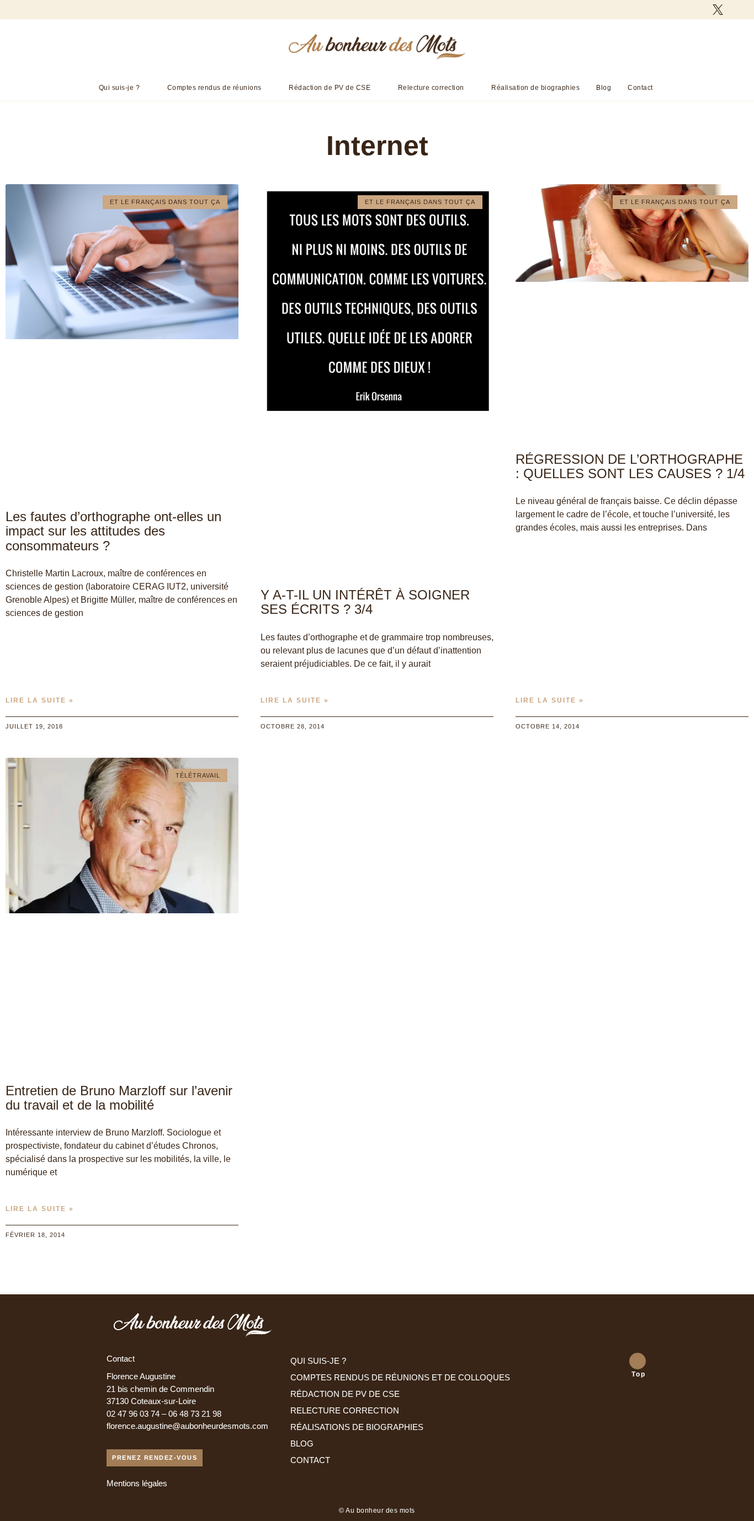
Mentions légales (137, 1483)
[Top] (637, 1361)
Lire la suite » (40, 700)
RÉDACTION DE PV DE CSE (345, 1394)
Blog (603, 88)
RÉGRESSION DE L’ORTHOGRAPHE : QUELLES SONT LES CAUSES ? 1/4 (630, 466)
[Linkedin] (737, 9)
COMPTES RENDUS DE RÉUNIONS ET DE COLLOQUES (400, 1377)
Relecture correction (431, 88)
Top (638, 1374)
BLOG (302, 1443)
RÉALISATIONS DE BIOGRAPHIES (356, 1427)
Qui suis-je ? (119, 88)
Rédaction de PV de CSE (329, 88)
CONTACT (310, 1460)
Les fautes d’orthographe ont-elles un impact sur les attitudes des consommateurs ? (113, 531)
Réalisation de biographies (535, 88)
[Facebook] (698, 9)
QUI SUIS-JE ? (318, 1360)
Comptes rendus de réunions (214, 88)
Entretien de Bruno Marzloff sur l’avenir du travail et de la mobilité (119, 1097)
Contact (640, 88)
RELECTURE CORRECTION (344, 1410)
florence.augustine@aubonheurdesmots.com (187, 1426)
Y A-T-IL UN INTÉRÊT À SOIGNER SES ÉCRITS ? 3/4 (365, 602)
